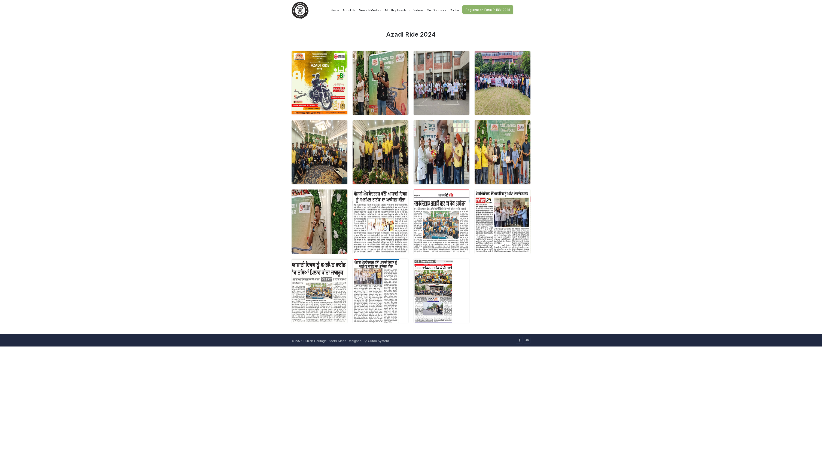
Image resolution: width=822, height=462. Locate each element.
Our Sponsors (436, 10)
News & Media (369, 10)
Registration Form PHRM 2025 (488, 10)
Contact (455, 10)
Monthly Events (396, 10)
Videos (418, 10)
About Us (349, 10)
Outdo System (378, 341)
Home (335, 10)
